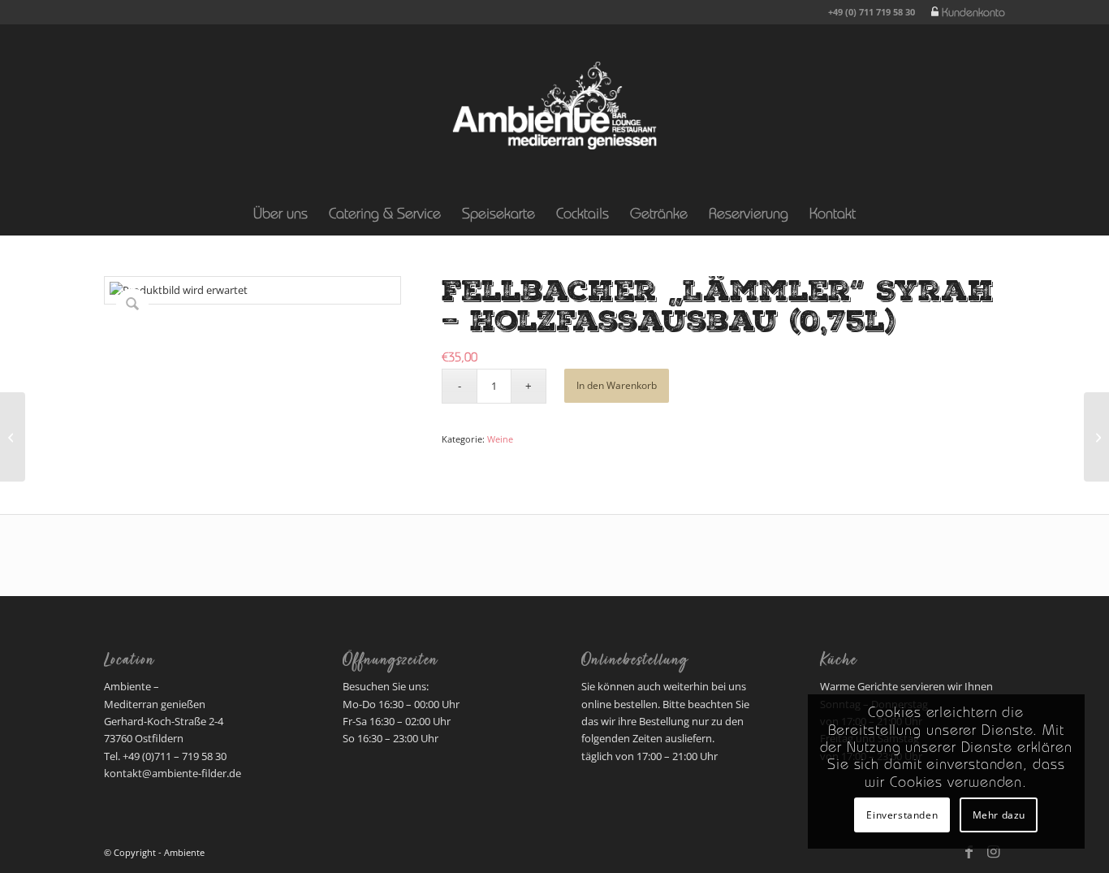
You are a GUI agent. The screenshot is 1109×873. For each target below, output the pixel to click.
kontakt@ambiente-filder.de (172, 773)
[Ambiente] (554, 105)
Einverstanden (902, 815)
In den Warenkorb (616, 385)
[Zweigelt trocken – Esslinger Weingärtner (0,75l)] (12, 437)
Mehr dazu (999, 815)
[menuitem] (964, 13)
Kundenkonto (973, 13)
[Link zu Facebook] (968, 852)
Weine (500, 439)
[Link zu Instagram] (993, 852)
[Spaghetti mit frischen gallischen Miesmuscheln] (1096, 437)
